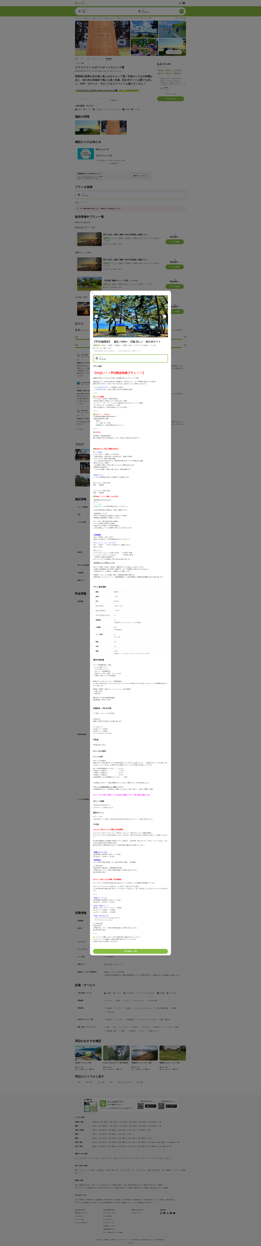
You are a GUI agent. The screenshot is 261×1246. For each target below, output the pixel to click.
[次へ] (164, 316)
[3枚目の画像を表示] (132, 334)
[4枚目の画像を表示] (135, 334)
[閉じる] (92, 293)
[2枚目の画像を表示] (129, 334)
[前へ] (96, 316)
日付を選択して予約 (130, 951)
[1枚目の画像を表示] (125, 334)
